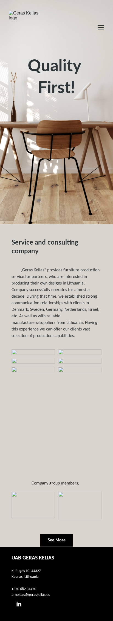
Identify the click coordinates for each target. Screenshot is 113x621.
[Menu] (101, 27)
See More (57, 540)
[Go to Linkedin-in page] (19, 604)
